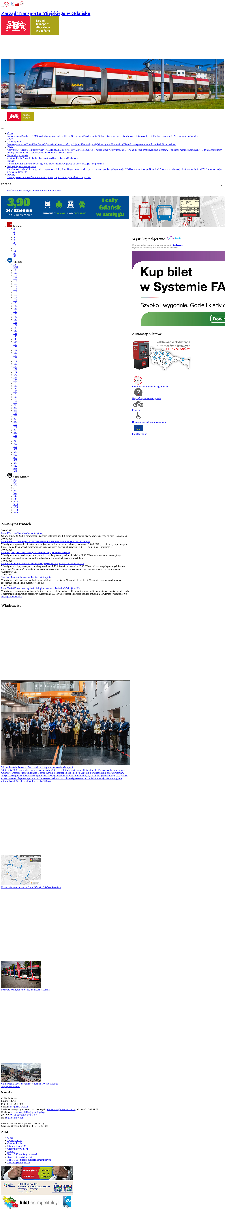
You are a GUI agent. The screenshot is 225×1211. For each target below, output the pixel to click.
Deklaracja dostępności (18, 1162)
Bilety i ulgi (61, 169)
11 (14, 248)
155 (15, 344)
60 (14, 253)
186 (15, 391)
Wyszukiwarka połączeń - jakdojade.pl (63, 144)
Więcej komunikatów (11, 596)
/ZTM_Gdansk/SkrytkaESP (23, 1115)
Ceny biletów (13, 150)
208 (15, 402)
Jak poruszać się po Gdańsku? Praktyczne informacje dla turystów (162, 169)
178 (15, 380)
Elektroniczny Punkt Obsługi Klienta (33, 163)
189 (15, 394)
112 (15, 286)
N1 (15, 479)
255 (15, 416)
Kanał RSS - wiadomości (19, 1157)
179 (15, 383)
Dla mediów (57, 163)
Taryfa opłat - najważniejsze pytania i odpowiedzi (31, 169)
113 (15, 289)
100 (15, 270)
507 (15, 449)
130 (15, 319)
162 (15, 355)
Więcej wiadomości (10, 1086)
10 (14, 245)
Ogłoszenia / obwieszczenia (111, 136)
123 (15, 308)
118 (15, 300)
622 (15, 465)
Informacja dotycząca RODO (139, 136)
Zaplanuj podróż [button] (15, 141)
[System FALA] (12, 5)
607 (15, 460)
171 (15, 369)
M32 (15, 267)
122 (15, 306)
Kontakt (11, 163)
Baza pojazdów (59, 158)
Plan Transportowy (43, 158)
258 (15, 421)
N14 (15, 501)
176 (15, 377)
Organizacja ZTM (121, 169)
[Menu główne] (2, 128)
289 (15, 438)
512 (15, 452)
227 (15, 413)
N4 (15, 488)
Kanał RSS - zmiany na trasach (22, 1154)
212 (15, 408)
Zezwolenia (28, 158)
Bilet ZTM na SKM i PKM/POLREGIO (71, 150)
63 (14, 256)
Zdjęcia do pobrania (94, 163)
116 (15, 295)
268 (15, 430)
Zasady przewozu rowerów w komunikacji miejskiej (32, 177)
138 (15, 330)
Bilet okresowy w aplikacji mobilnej (170, 150)
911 (15, 471)
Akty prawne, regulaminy (186, 136)
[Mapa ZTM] (22, 5)
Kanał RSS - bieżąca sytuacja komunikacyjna (29, 1159)
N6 (15, 493)
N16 (15, 504)
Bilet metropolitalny (100, 150)
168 (15, 363)
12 (14, 250)
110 (15, 281)
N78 (15, 510)
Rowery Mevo (84, 177)
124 (15, 311)
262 (15, 424)
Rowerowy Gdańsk (67, 177)
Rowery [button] (11, 174)
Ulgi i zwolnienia (28, 150)
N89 (15, 512)
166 (15, 358)
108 (15, 278)
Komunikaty (117, 144)
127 (15, 317)
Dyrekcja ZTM (28, 136)
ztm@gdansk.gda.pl (18, 1106)
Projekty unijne (90, 136)
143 (15, 333)
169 (15, 366)
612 (15, 463)
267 (15, 427)
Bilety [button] (10, 147)
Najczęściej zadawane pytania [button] (21, 166)
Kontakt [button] (11, 161)
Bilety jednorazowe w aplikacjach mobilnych (131, 150)
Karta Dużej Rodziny (198, 150)
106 (15, 273)
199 (15, 399)
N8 (15, 496)
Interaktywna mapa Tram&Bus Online (25, 144)
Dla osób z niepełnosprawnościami (140, 144)
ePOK (10, 139)
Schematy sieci (104, 144)
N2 (15, 482)
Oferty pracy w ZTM (17, 1148)
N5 (15, 490)
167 (15, 361)
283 (15, 435)
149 (15, 339)
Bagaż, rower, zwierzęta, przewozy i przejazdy (89, 169)
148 (15, 336)
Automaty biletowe (39, 152)
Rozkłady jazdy (89, 144)
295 (15, 441)
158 (15, 352)
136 (15, 328)
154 (15, 341)
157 (15, 350)
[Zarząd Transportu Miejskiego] (20, 120)
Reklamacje (73, 158)
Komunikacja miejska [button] (17, 155)
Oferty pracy (77, 136)
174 (15, 372)
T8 (14, 264)
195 (15, 397)
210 (15, 405)
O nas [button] (10, 133)
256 (15, 419)
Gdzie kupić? (215, 150)
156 (15, 347)
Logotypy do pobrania (73, 163)
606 (15, 457)
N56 (15, 507)
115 (15, 292)
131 (15, 322)
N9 (15, 499)
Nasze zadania (14, 136)
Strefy (70, 152)
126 (15, 314)
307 (15, 446)
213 (15, 410)
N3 (15, 485)
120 (15, 303)
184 (15, 388)
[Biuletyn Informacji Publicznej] (17, 5)
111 (15, 284)
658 (15, 468)
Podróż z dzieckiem (166, 144)
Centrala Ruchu (14, 158)
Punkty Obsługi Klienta (18, 152)
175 (15, 374)
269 (15, 432)
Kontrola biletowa (58, 152)
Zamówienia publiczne (60, 136)
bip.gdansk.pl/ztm (14, 1117)
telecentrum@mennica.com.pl (61, 1109)
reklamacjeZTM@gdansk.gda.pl (29, 1112)
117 (15, 297)
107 (15, 275)
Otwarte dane (42, 136)
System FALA (44, 150)
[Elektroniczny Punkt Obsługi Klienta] (6, 5)
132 (15, 325)
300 (15, 443)
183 (15, 386)
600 (15, 454)
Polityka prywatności (163, 136)
